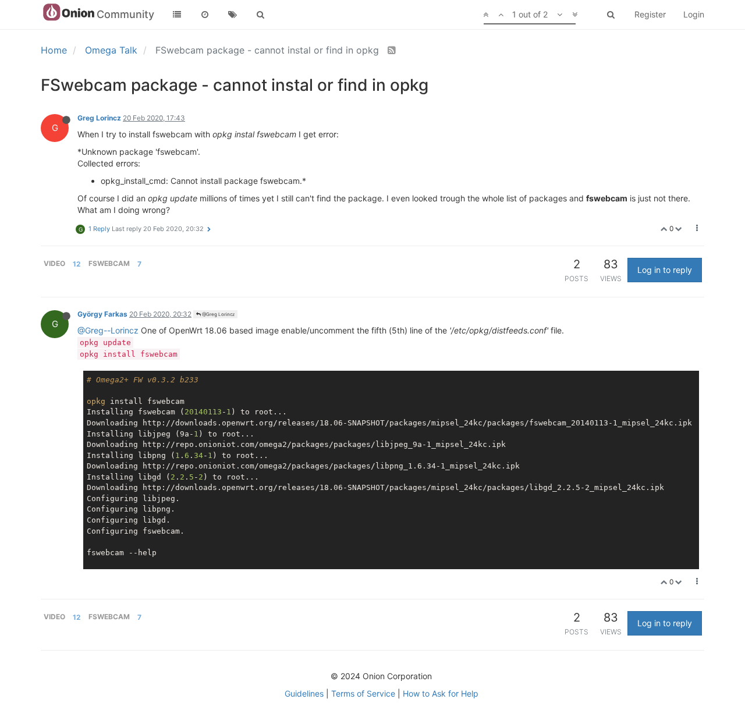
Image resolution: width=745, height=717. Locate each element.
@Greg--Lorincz (108, 330)
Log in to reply (664, 270)
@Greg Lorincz (218, 314)
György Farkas (102, 314)
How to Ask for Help (440, 693)
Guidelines (304, 693)
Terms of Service (363, 693)
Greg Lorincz (99, 117)
